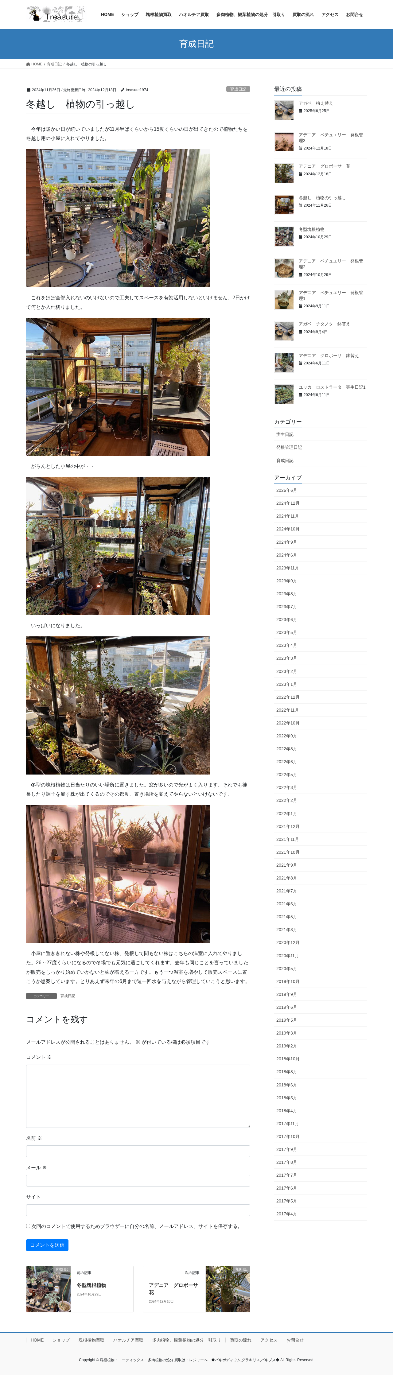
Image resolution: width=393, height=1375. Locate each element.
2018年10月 (288, 1058)
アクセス (269, 1340)
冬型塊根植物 (91, 1285)
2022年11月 (287, 710)
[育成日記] (48, 1288)
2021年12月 (288, 826)
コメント (39, 1057)
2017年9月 (286, 1149)
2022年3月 (286, 787)
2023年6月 (286, 619)
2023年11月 (287, 567)
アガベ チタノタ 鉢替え (324, 323)
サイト (33, 1196)
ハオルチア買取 (128, 1340)
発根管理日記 (289, 447)
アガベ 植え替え (316, 103)
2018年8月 (286, 1071)
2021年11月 (287, 839)
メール (36, 1167)
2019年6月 (286, 1007)
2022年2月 (286, 800)
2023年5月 (286, 632)
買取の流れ (240, 1340)
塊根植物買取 (91, 1340)
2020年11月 (287, 955)
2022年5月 (286, 774)
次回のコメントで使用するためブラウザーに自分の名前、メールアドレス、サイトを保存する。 (137, 1226)
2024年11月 (287, 516)
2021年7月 (286, 890)
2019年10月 (288, 981)
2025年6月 (286, 490)
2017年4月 (286, 1213)
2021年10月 (288, 852)
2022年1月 (286, 813)
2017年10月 (288, 1136)
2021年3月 (286, 929)
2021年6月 (286, 903)
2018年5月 (286, 1097)
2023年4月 (286, 645)
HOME (37, 1340)
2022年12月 (288, 697)
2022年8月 (286, 748)
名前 (34, 1138)
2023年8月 (286, 593)
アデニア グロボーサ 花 (324, 166)
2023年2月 (286, 671)
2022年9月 (286, 735)
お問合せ (295, 1340)
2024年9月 (286, 542)
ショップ (61, 1340)
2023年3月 (286, 658)
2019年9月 (286, 994)
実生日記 (285, 434)
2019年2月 (286, 1045)
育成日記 (238, 89)
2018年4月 (286, 1110)
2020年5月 (286, 968)
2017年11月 (287, 1123)
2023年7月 (286, 606)
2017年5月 (286, 1200)
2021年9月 (286, 865)
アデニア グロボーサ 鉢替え (329, 355)
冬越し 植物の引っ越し (322, 197)
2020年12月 (288, 942)
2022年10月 (288, 723)
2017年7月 (286, 1175)
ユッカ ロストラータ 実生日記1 (332, 387)
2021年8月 (286, 878)
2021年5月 (286, 916)
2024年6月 (286, 555)
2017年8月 (286, 1162)
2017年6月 (286, 1188)
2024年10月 (288, 528)
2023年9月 (286, 580)
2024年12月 (288, 503)
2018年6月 (286, 1084)
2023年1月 (286, 684)
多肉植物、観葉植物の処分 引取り (186, 1340)
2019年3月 (286, 1033)
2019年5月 (286, 1020)
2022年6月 (286, 761)
